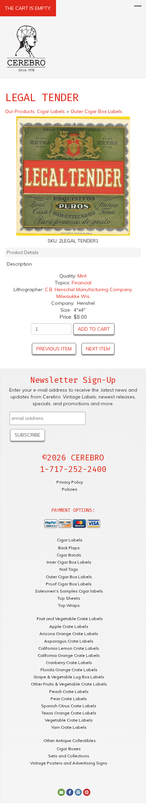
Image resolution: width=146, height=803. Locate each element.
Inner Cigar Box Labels (69, 562)
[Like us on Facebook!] (69, 792)
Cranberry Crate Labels (69, 662)
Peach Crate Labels (69, 691)
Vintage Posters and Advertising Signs (68, 763)
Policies (69, 489)
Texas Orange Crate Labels (68, 712)
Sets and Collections (68, 755)
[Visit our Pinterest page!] (86, 792)
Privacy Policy (69, 482)
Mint (82, 276)
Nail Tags (68, 569)
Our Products (20, 111)
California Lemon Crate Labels (68, 648)
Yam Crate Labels (69, 727)
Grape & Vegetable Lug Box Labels (69, 676)
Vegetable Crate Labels (69, 720)
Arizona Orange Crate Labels (68, 633)
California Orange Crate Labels (69, 655)
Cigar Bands (69, 554)
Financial (81, 283)
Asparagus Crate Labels (68, 641)
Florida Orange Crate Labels (68, 669)
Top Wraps (69, 605)
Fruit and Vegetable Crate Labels (70, 618)
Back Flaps (69, 547)
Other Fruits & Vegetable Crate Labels (69, 684)
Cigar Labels (70, 539)
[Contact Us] (61, 792)
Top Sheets (68, 598)
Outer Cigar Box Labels (69, 576)
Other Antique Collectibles (69, 740)
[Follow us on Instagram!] (78, 792)
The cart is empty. (28, 8)
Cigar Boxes (69, 748)
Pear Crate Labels (69, 698)
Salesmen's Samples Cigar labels (69, 591)
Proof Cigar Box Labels (69, 583)
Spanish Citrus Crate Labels (68, 705)
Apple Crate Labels (68, 626)
